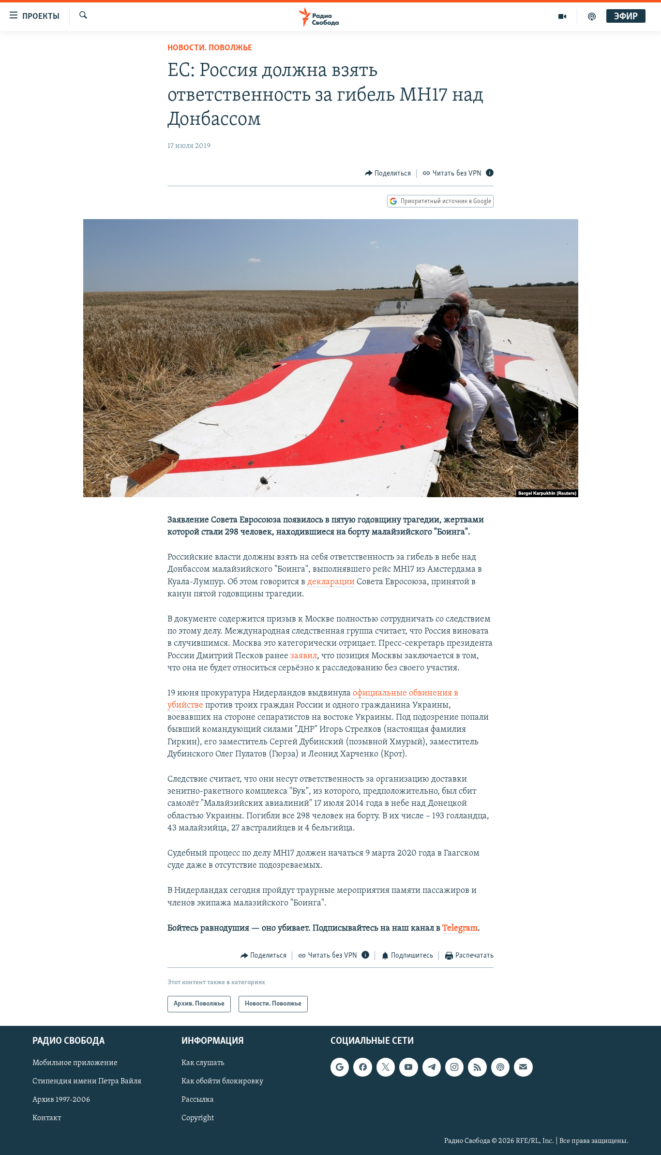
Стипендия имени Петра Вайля (86, 1082)
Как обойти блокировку (222, 1082)
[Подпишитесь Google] (339, 1067)
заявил (303, 656)
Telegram (460, 928)
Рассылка (197, 1100)
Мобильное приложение (75, 1063)
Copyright (197, 1119)
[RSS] (477, 1067)
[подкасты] (591, 16)
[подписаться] (523, 1067)
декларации (331, 582)
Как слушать (202, 1063)
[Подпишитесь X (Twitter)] (385, 1067)
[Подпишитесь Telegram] (431, 1067)
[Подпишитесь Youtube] (408, 1067)
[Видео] (562, 16)
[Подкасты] (500, 1067)
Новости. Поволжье (209, 48)
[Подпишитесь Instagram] (454, 1067)
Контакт (46, 1119)
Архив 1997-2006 (61, 1100)
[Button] (388, 173)
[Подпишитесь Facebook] (362, 1067)
